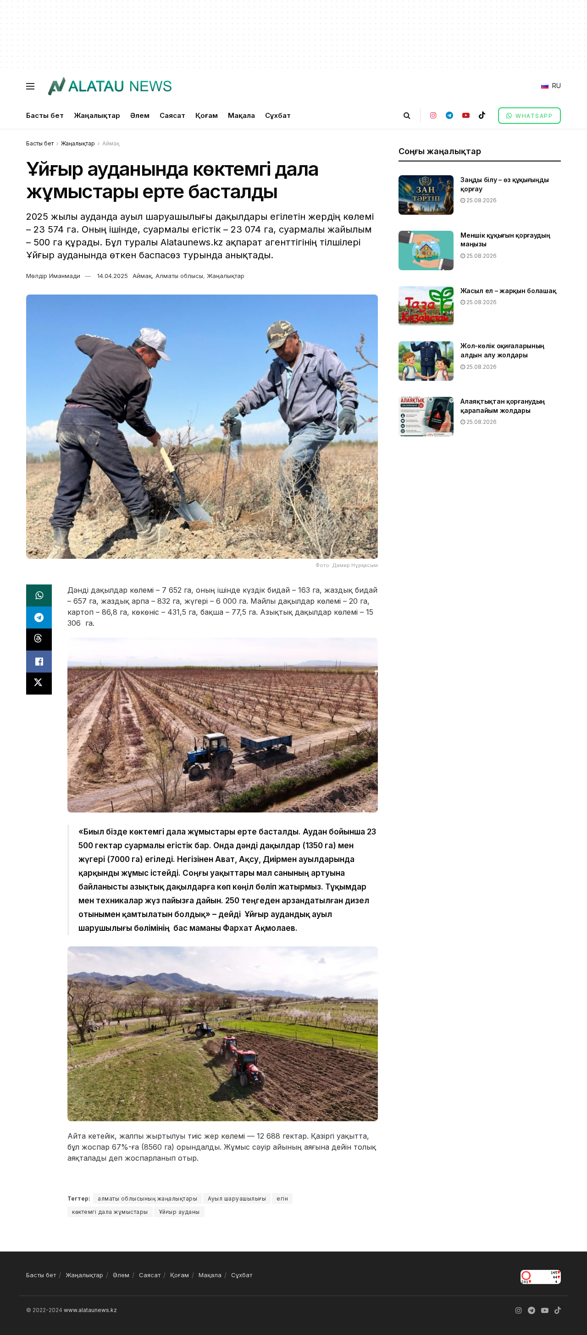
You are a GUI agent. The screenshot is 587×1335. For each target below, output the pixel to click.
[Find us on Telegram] (449, 115)
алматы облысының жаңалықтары (147, 1198)
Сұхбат (278, 115)
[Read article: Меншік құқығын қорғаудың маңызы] (426, 250)
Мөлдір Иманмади (53, 275)
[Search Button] (407, 115)
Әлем (140, 115)
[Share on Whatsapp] (39, 595)
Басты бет (45, 115)
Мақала (241, 115)
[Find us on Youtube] (466, 115)
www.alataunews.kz (90, 1310)
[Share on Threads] (39, 640)
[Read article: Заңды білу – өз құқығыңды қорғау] (426, 195)
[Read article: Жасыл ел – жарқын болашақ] (426, 306)
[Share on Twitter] (39, 684)
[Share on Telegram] (39, 617)
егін (282, 1198)
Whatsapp (533, 115)
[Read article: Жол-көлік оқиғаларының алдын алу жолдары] (426, 361)
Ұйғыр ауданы (179, 1211)
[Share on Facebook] (39, 662)
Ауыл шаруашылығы (237, 1198)
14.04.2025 (112, 275)
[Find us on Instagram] (433, 115)
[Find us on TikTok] (482, 115)
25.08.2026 (481, 200)
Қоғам (206, 115)
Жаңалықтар (97, 115)
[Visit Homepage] (109, 86)
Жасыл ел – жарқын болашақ (508, 291)
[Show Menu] (30, 86)
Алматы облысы (179, 275)
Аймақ (111, 143)
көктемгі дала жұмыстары (110, 1211)
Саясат (172, 115)
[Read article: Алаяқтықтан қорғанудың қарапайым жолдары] (426, 416)
